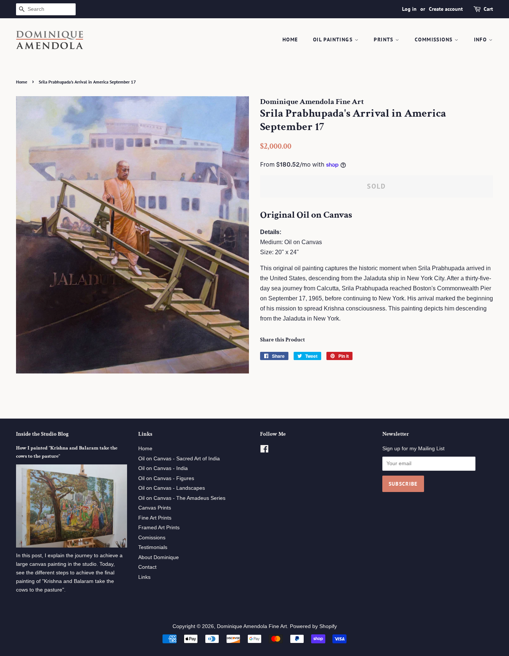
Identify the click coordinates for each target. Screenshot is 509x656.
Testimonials (152, 547)
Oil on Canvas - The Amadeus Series (181, 498)
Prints (384, 39)
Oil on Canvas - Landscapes (171, 488)
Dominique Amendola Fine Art (252, 626)
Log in (409, 9)
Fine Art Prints (154, 518)
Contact (147, 567)
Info (481, 39)
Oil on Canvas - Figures (166, 478)
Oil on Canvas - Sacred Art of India (179, 458)
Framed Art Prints (159, 527)
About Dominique (158, 557)
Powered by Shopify (313, 626)
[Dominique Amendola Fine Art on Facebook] (264, 450)
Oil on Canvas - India (163, 468)
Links (144, 577)
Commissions (435, 39)
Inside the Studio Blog (42, 434)
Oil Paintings (334, 39)
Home (290, 39)
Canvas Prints (154, 508)
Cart (488, 9)
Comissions (151, 537)
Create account (446, 9)
